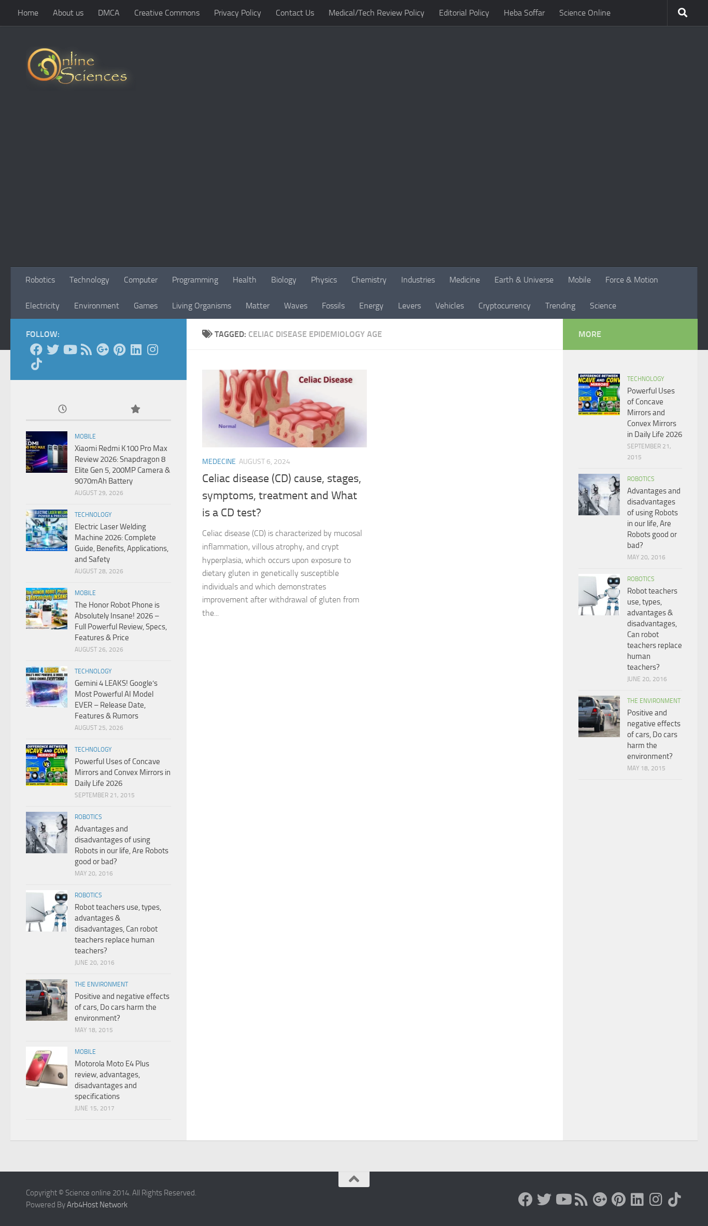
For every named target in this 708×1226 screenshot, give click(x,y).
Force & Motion (631, 280)
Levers (409, 306)
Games (146, 306)
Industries (418, 280)
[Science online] (36, 349)
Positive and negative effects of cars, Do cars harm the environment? (122, 1007)
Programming (195, 280)
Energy (371, 306)
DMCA (109, 13)
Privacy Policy (237, 13)
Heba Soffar (524, 13)
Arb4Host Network (97, 1204)
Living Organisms (201, 306)
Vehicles (449, 306)
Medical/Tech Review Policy (376, 13)
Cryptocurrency (504, 306)
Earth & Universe (524, 280)
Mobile (579, 280)
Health (245, 280)
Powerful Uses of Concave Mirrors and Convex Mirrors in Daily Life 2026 (123, 772)
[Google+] (102, 349)
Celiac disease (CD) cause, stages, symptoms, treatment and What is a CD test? (281, 495)
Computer (141, 280)
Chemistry (369, 280)
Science (603, 306)
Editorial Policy (464, 13)
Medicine (464, 280)
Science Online (585, 13)
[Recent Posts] (62, 410)
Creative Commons (167, 13)
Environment (96, 306)
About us (68, 13)
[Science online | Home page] (81, 69)
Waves (295, 306)
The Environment (101, 984)
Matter (258, 306)
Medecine (219, 461)
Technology (89, 280)
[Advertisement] (354, 189)
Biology (283, 280)
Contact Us (295, 13)
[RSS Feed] (86, 349)
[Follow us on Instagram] (152, 349)
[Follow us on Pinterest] (119, 349)
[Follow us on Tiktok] (36, 364)
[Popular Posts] (134, 410)
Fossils (333, 306)
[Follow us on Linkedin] (136, 349)
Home (28, 13)
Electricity (42, 306)
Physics (324, 280)
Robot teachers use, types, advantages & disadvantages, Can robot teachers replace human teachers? (118, 929)
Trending (560, 306)
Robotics (40, 280)
